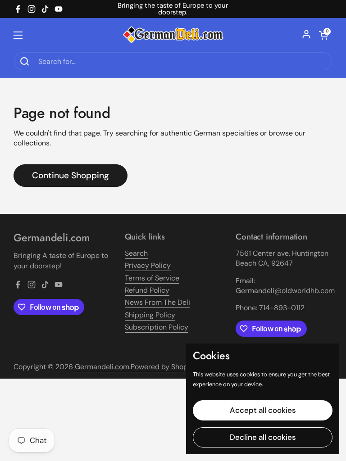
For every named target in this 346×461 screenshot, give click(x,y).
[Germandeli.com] (173, 35)
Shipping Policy (150, 315)
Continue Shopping (70, 175)
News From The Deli (157, 302)
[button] (323, 35)
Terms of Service (152, 278)
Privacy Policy (148, 265)
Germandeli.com (102, 366)
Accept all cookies (263, 410)
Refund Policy (147, 290)
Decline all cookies (263, 437)
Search (136, 253)
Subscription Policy (156, 327)
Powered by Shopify (163, 366)
